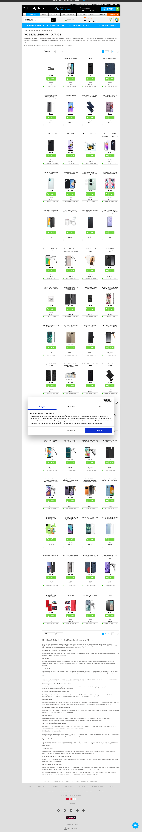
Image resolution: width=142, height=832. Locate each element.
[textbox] (40, 20)
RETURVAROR (73, 4)
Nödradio (91, 14)
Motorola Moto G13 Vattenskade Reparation (90, 134)
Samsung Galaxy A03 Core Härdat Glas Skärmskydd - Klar (51, 249)
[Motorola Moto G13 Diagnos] (70, 151)
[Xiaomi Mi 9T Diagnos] (70, 112)
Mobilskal (44, 14)
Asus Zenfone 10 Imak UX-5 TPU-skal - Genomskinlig (71, 556)
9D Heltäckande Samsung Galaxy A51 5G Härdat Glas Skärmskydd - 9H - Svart (90, 442)
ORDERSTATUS (86, 8)
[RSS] (71, 810)
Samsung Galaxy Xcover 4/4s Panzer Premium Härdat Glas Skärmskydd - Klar (71, 518)
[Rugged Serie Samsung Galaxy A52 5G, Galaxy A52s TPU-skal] (110, 496)
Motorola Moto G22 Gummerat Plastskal (51, 173)
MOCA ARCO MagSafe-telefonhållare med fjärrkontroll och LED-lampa (71, 212)
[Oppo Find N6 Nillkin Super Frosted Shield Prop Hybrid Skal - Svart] (110, 266)
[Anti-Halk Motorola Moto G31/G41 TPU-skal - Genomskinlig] (110, 534)
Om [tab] (100, 407)
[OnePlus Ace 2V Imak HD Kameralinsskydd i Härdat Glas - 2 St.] (90, 189)
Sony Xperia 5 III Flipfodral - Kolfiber (51, 364)
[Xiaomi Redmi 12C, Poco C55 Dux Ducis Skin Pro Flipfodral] (90, 112)
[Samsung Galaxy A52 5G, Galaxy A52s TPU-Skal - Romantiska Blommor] (110, 304)
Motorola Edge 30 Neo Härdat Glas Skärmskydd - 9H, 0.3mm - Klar (110, 557)
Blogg (111, 786)
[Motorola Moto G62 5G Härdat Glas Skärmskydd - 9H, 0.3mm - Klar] (90, 611)
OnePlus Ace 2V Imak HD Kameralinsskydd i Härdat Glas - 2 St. (90, 173)
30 (113, 51)
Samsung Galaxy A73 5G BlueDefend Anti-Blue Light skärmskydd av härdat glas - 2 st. (110, 135)
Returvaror (54, 786)
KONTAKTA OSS (116, 4)
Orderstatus (68, 786)
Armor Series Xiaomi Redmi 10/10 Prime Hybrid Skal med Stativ (71, 57)
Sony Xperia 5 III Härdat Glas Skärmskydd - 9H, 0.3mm (70, 441)
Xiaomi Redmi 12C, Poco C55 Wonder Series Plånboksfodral (110, 173)
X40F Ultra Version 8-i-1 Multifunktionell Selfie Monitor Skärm (90, 250)
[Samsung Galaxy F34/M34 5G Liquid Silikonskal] (70, 189)
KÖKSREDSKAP (82, 14)
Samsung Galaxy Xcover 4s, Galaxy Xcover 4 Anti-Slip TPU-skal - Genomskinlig (51, 96)
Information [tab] (71, 407)
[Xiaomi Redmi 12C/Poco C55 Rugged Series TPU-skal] (110, 112)
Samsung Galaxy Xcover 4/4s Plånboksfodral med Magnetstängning (71, 288)
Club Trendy (95, 4)
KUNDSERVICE (81, 4)
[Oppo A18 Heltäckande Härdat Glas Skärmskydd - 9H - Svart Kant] (51, 457)
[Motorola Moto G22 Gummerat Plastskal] (51, 189)
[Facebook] (58, 810)
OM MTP (89, 4)
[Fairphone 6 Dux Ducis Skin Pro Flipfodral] (110, 381)
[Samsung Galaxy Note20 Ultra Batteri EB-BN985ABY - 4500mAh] (51, 304)
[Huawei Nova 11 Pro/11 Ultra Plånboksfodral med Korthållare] (110, 74)
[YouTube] (77, 810)
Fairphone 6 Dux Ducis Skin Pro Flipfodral (109, 364)
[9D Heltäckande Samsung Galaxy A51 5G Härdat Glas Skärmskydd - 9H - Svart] (90, 457)
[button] (117, 20)
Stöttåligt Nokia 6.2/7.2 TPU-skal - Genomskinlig (90, 518)
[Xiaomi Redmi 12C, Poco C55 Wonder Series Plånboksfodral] (110, 189)
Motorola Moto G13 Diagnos (70, 133)
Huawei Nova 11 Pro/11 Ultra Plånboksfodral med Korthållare (110, 57)
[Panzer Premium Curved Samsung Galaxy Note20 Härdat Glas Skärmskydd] (110, 227)
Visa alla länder (71, 803)
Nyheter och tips (65, 791)
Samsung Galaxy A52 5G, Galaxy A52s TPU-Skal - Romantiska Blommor (110, 288)
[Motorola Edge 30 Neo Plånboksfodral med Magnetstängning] (51, 611)
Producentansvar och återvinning (71, 795)
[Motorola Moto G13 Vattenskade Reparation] (90, 151)
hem (30, 786)
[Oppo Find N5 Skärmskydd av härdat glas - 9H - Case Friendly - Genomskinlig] (70, 496)
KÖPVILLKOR (101, 791)
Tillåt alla (99, 430)
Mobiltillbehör (54, 14)
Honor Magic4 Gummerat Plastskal (90, 57)
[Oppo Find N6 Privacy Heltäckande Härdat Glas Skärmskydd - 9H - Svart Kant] (90, 496)
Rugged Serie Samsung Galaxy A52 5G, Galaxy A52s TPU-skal (109, 479)
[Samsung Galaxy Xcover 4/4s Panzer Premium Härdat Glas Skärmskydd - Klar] (70, 534)
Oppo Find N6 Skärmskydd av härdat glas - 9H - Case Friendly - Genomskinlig (110, 327)
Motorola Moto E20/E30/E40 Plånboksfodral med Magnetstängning (90, 327)
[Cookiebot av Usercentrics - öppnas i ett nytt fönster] (103, 400)
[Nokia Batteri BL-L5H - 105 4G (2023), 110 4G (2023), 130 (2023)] (90, 304)
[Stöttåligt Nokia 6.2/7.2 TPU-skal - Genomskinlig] (90, 534)
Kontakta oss (50, 791)
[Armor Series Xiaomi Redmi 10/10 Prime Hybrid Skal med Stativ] (70, 74)
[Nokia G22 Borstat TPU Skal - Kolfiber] (110, 611)
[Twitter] (65, 810)
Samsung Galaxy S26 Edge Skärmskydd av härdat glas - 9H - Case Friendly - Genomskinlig (71, 250)
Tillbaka (26, 30)
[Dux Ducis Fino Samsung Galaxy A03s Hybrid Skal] (51, 227)
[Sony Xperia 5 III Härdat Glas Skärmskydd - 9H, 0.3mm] (70, 457)
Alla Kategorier (33, 14)
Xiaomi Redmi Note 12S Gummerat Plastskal (51, 134)
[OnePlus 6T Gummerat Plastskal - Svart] (90, 381)
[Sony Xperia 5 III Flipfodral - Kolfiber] (51, 381)
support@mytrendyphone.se (89, 781)
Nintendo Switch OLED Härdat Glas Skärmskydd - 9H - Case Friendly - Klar (70, 365)
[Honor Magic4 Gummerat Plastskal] (90, 74)
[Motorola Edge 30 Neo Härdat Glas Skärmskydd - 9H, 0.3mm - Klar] (110, 572)
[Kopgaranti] (71, 819)
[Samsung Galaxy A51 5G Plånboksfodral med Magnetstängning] (51, 534)
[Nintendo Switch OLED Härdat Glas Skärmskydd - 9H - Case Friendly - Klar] (70, 381)
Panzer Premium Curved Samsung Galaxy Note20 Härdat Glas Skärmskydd (110, 212)
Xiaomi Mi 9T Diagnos (71, 95)
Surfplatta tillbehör (68, 14)
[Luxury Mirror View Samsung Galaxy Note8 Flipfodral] (70, 342)
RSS (38, 791)
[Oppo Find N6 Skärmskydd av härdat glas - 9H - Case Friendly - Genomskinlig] (110, 342)
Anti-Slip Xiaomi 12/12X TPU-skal (51, 555)
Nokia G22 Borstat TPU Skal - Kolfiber (110, 594)
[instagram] (83, 810)
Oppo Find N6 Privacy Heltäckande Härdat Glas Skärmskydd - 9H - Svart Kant (90, 480)
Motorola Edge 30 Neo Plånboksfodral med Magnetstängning (51, 595)
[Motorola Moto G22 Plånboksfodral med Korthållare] (70, 611)
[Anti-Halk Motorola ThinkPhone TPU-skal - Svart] (110, 457)
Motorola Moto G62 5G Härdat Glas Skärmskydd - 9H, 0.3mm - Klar (90, 595)
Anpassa (70, 430)
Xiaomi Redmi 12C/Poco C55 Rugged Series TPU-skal (110, 96)
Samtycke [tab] (42, 407)
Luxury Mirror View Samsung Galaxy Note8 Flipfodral (70, 326)
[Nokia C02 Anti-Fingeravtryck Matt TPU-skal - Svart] (90, 227)
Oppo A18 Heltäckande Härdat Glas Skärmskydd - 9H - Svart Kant (51, 442)
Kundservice (41, 786)
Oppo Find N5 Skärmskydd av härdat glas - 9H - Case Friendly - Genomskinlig (71, 480)
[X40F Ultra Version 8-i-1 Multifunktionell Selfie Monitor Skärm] (90, 266)
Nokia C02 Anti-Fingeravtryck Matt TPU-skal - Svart (90, 211)
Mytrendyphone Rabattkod (84, 791)
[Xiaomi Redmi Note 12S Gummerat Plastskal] (51, 151)
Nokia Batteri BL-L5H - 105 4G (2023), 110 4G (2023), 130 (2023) (90, 288)
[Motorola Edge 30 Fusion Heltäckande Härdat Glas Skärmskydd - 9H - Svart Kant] (51, 496)
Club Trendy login (88, 10)
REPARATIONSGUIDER (106, 4)
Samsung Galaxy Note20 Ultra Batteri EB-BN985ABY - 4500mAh (51, 288)
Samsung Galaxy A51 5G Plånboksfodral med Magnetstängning (51, 518)
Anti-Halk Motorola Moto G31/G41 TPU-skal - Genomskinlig (110, 518)
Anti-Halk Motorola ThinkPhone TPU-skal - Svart (110, 441)
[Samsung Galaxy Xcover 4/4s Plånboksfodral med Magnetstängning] (70, 304)
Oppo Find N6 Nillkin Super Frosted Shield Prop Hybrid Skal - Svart (110, 250)
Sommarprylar (114, 14)
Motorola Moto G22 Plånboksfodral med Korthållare (70, 594)
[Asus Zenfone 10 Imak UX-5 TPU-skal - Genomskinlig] (70, 572)
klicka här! (85, 1)
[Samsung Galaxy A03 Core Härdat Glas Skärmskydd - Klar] (51, 266)
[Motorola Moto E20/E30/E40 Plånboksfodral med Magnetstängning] (90, 342)
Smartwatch (101, 14)
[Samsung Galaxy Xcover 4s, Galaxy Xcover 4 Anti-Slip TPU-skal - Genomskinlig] (51, 112)
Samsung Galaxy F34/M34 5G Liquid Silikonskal (70, 173)
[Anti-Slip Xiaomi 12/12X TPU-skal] (51, 572)
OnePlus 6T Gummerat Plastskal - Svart (90, 364)
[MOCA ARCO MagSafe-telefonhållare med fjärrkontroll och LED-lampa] (70, 227)
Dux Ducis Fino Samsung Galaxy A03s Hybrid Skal (51, 211)
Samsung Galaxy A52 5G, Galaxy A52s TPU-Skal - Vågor (51, 326)
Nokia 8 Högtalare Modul (51, 57)
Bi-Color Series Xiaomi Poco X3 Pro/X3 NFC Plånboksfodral (90, 556)
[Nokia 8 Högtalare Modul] (51, 74)
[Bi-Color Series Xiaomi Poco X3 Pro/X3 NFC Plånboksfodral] (90, 572)
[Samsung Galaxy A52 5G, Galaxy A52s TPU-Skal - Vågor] (51, 342)
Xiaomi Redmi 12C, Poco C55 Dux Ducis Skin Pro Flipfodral (90, 96)
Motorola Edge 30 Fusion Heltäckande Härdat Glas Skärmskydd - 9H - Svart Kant (51, 480)
